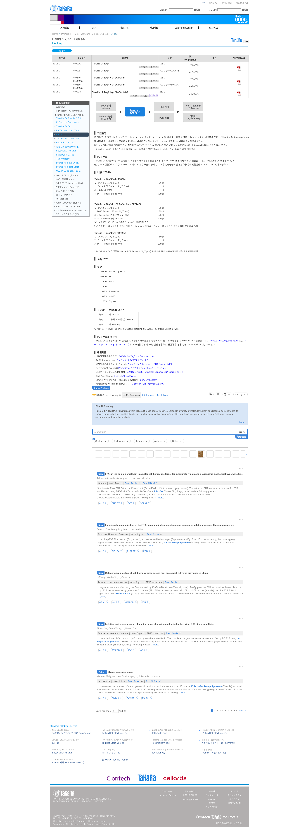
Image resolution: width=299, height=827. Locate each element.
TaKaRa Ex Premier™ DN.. (69, 118)
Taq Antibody (62, 159)
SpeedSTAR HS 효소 (66, 150)
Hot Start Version (136, 356)
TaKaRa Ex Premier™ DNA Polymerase (71, 733)
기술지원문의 (168, 791)
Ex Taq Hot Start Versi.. (68, 122)
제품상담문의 (242, 3)
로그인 (202, 3)
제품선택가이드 (190, 795)
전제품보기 (66, 34)
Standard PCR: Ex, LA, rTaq (95, 34)
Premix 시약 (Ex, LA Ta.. (67, 163)
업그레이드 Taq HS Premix (115, 759)
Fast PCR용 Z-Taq (65, 155)
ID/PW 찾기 (226, 3)
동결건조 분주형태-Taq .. (67, 146)
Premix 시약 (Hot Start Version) (68, 762)
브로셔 (212, 791)
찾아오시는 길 (234, 803)
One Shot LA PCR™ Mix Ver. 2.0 (132, 360)
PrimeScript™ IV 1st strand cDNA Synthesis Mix (142, 368)
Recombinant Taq (65, 142)
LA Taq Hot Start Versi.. (68, 130)
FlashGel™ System (148, 380)
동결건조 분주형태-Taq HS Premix (218, 743)
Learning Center (190, 799)
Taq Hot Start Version (67, 138)
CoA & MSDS (211, 807)
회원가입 (213, 3)
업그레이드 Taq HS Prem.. (68, 171)
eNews (211, 799)
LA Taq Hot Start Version (214, 733)
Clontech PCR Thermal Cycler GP (148, 384)
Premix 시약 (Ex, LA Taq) (214, 752)
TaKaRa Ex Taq (63, 126)
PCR (76, 34)
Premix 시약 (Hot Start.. (68, 167)
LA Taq (59, 134)
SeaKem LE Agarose (125, 376)
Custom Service (168, 795)
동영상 (212, 803)
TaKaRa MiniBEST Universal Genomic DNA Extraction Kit (154, 372)
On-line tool (212, 795)
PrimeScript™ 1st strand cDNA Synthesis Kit (150, 364)
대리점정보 (234, 799)
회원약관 (238, 823)
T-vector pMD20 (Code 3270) (223, 340)
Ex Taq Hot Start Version (114, 733)
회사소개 (234, 791)
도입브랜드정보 (234, 795)
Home (55, 34)
